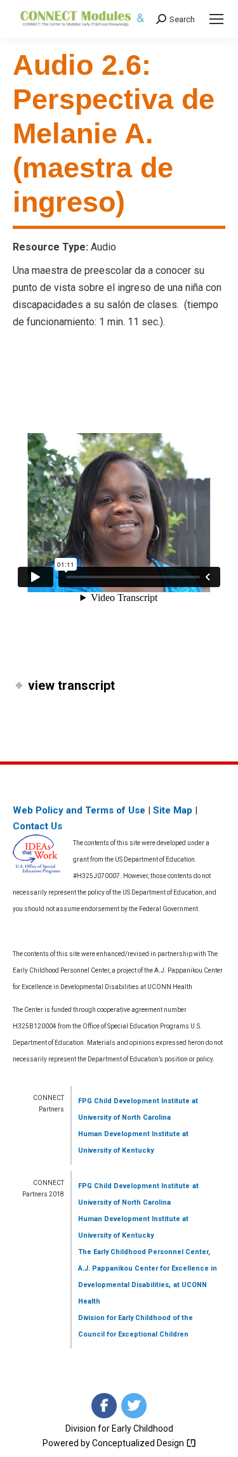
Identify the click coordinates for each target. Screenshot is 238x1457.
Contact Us (37, 826)
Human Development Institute (129, 1134)
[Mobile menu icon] (216, 19)
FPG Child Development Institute (134, 1101)
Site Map (172, 810)
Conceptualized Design (139, 1443)
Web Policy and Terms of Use (79, 810)
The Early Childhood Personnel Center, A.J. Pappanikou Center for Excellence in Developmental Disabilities (147, 1268)
